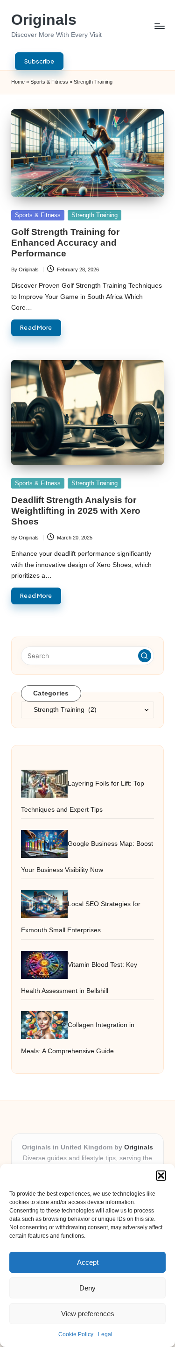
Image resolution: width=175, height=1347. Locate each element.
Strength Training (94, 215)
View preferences (87, 1314)
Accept (87, 1262)
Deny (87, 1288)
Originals (44, 20)
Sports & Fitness (49, 82)
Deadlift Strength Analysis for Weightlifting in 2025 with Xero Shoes (75, 510)
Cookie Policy (75, 1334)
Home (18, 82)
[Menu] (159, 25)
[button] (161, 1175)
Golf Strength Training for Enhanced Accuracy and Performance (65, 242)
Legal (105, 1334)
